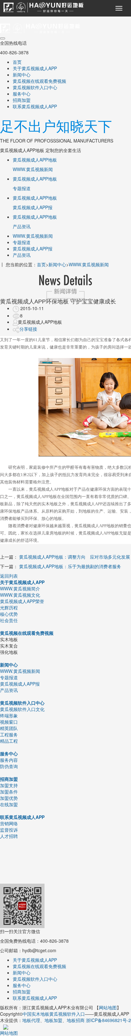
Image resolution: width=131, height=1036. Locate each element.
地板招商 (76, 1020)
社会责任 (9, 620)
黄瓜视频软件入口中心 (35, 87)
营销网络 (9, 823)
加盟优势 (9, 798)
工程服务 (9, 734)
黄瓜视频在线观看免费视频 (39, 81)
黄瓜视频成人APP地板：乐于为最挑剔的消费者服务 (70, 566)
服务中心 (22, 93)
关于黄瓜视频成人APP (35, 68)
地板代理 (31, 1020)
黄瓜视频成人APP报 (32, 248)
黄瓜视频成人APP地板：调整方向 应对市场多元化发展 (74, 557)
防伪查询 (9, 766)
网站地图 (108, 1007)
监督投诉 (9, 830)
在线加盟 (9, 804)
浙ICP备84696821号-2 (108, 1020)
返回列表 (9, 576)
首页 (17, 62)
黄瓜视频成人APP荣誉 (22, 601)
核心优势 (9, 614)
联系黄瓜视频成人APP (35, 106)
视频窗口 (9, 722)
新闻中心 (22, 74)
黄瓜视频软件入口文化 (22, 709)
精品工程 (9, 741)
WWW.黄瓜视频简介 (20, 588)
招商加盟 (22, 100)
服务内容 (9, 760)
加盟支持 (9, 785)
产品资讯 (22, 255)
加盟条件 (9, 791)
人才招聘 (9, 836)
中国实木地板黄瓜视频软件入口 (54, 1014)
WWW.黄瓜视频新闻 (33, 236)
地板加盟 (53, 1020)
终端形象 (9, 715)
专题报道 (22, 242)
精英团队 (9, 728)
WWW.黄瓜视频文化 (20, 595)
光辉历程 (9, 607)
